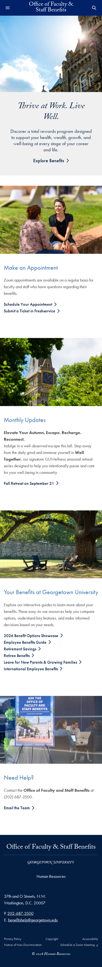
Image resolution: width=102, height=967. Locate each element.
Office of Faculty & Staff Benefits (51, 848)
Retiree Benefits (17, 655)
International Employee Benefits (31, 668)
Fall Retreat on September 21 (29, 483)
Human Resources (51, 876)
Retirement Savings (20, 649)
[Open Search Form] (94, 8)
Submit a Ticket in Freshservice (30, 311)
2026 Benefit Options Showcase (31, 635)
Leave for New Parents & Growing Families (41, 662)
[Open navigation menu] (8, 8)
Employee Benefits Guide (25, 642)
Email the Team (17, 807)
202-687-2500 (20, 913)
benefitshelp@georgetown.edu (33, 920)
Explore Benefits (48, 160)
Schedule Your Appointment (28, 304)
